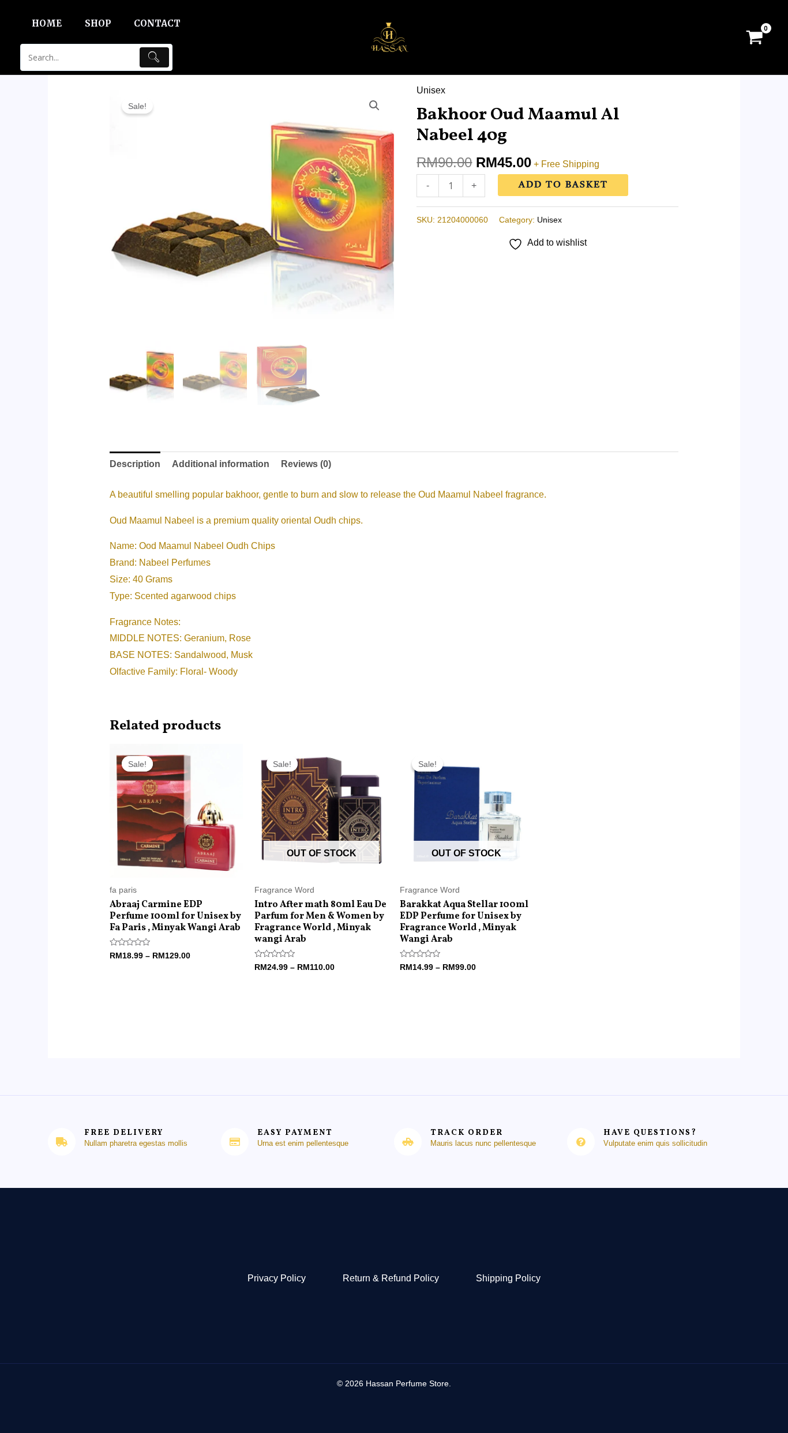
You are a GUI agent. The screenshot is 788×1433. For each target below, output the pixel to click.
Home (47, 23)
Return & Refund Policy (391, 1278)
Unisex (430, 90)
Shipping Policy (508, 1278)
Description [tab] (135, 464)
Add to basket (563, 185)
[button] (374, 105)
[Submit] (155, 57)
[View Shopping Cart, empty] (754, 37)
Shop (98, 23)
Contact (157, 23)
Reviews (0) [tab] (306, 464)
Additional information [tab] (220, 464)
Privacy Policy (276, 1278)
